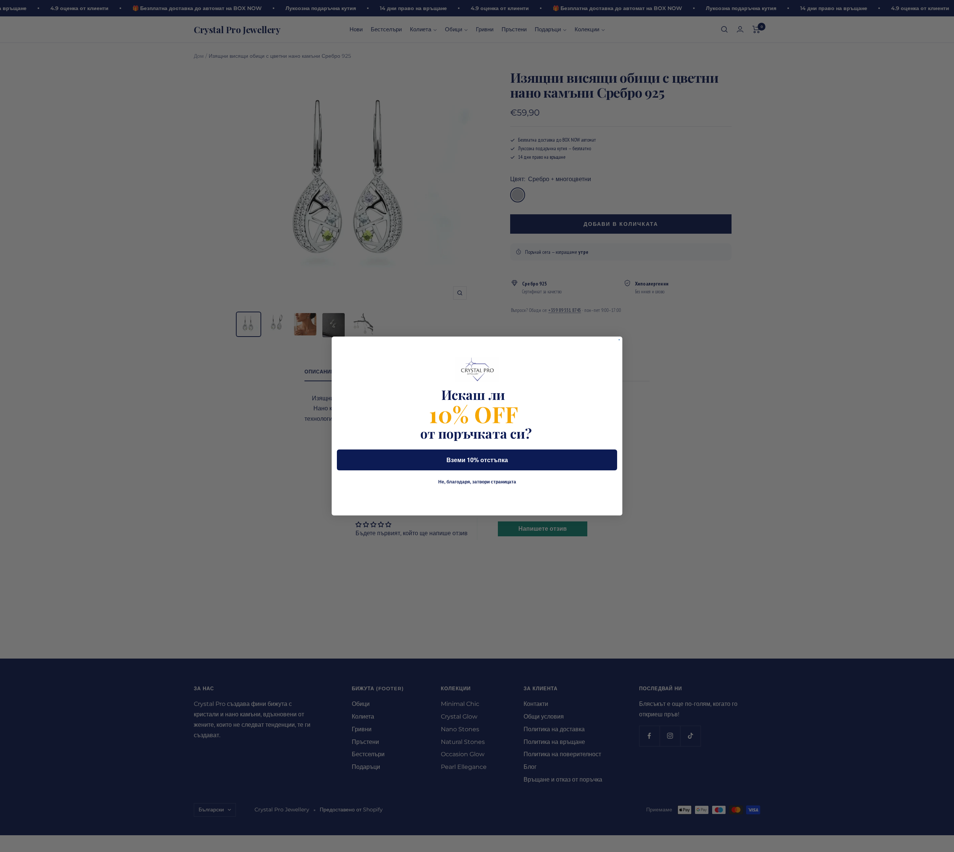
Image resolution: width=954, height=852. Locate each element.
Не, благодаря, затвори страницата (477, 482)
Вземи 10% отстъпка (477, 459)
